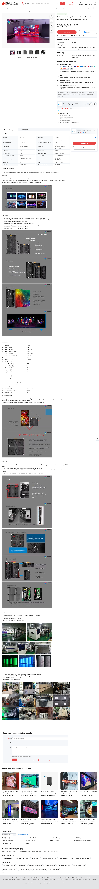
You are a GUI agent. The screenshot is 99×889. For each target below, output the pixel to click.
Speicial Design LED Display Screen (81, 840)
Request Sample (83, 35)
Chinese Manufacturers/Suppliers (31, 877)
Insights (88, 877)
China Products (19, 877)
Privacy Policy (72, 882)
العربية (57, 879)
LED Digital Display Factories (35, 865)
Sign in (95, 4)
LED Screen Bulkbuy (54, 869)
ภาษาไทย (75, 879)
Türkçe (79, 879)
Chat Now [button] (88, 32)
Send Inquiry (66, 32)
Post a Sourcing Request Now (46, 760)
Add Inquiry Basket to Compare (28, 57)
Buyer (63, 8)
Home (3, 11)
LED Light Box (35, 858)
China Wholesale (43, 877)
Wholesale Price (51, 877)
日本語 (66, 879)
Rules (96, 8)
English (13, 879)
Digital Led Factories (50, 865)
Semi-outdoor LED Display (22, 858)
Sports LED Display (54, 840)
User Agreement (58, 882)
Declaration (65, 882)
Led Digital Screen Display (79, 865)
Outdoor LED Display (8, 858)
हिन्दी (70, 879)
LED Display (19, 11)
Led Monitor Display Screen (9, 869)
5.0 (78, 132)
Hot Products (11, 877)
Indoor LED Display (27, 11)
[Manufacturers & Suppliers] (10, 3)
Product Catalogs (23, 834)
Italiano (41, 879)
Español (18, 879)
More (3, 872)
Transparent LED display (7, 840)
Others (27, 843)
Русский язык (36, 879)
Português (24, 879)
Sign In (59, 122)
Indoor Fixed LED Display (55, 838)
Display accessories (6, 843)
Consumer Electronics (10, 11)
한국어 (62, 879)
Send (15, 760)
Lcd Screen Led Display (64, 865)
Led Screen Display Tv (24, 869)
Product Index (76, 877)
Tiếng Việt (85, 879)
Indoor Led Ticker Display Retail (49, 858)
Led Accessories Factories (9, 865)
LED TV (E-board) (6, 838)
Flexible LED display (30, 840)
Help (71, 8)
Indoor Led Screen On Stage (82, 858)
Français (29, 879)
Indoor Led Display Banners (66, 858)
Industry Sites (59, 877)
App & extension (79, 8)
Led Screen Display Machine (39, 869)
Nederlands (52, 879)
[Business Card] (95, 136)
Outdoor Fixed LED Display (32, 838)
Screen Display (21, 865)
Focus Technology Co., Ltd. (39, 882)
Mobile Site (83, 877)
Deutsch (46, 879)
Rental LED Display (77, 838)
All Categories (7, 8)
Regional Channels (68, 877)
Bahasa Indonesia (92, 879)
